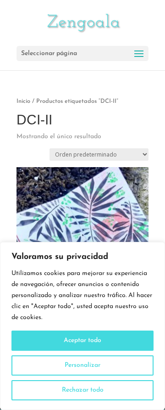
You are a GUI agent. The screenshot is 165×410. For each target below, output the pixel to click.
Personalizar (82, 365)
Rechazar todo (83, 390)
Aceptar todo (82, 340)
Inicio (23, 101)
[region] (82, 326)
